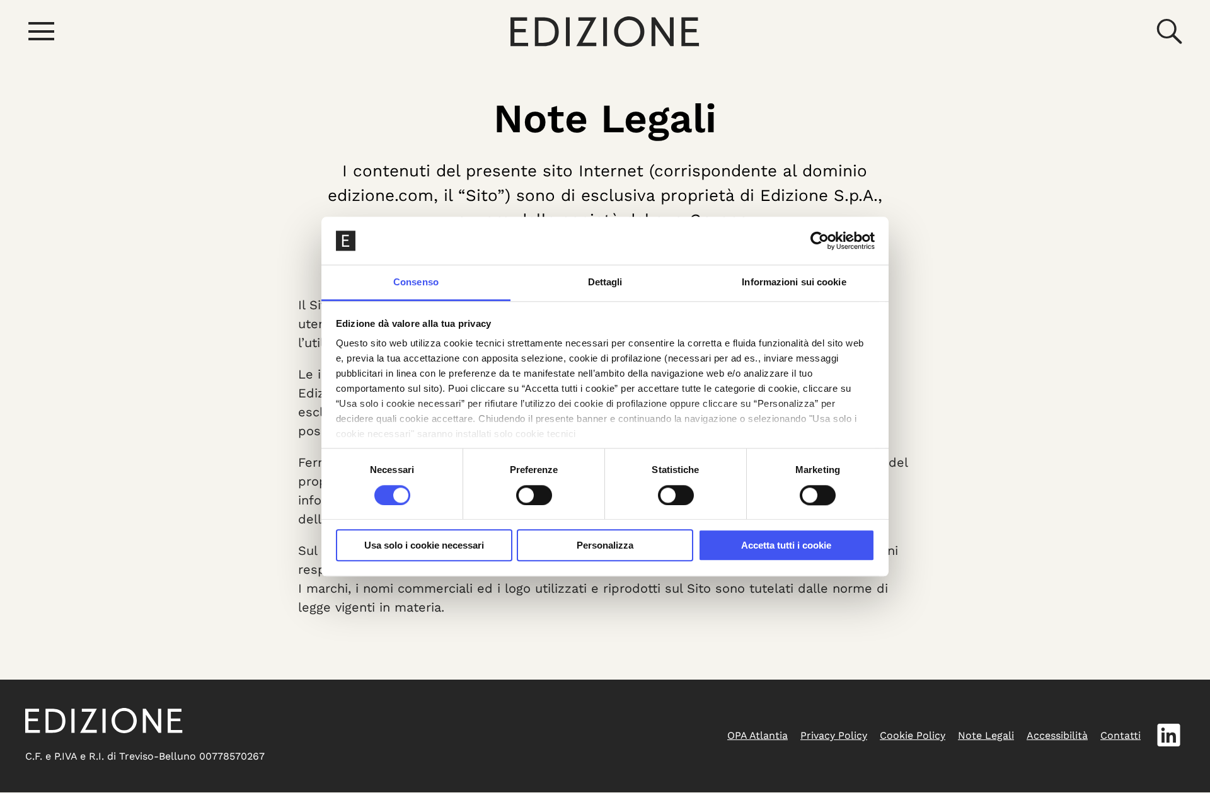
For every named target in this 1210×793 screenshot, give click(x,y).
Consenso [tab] (416, 282)
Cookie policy (912, 735)
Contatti (1120, 735)
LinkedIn (1169, 735)
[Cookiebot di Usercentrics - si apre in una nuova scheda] (819, 240)
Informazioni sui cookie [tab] (794, 282)
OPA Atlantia (757, 735)
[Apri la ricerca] (1169, 31)
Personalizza (605, 545)
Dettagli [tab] (605, 282)
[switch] (534, 495)
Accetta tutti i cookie (786, 545)
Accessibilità (1057, 735)
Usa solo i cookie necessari (424, 545)
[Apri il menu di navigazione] (41, 31)
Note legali (986, 735)
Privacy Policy (833, 735)
